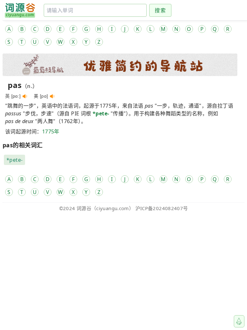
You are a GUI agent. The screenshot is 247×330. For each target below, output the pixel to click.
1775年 (50, 131)
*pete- (101, 113)
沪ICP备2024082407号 (161, 208)
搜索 (160, 10)
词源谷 (84, 208)
